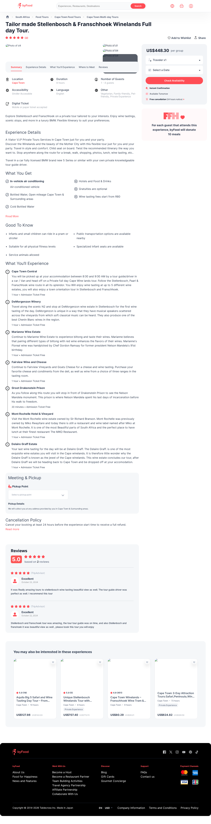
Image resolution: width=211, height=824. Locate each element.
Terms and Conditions (163, 807)
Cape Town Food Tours (68, 17)
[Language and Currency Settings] (172, 6)
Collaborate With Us (65, 794)
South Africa (23, 17)
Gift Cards (107, 776)
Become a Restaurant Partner (70, 776)
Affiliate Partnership (64, 789)
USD (107, 807)
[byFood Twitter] (170, 752)
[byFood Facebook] (164, 752)
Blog (104, 772)
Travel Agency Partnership (69, 785)
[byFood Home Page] (25, 7)
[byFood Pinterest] (190, 752)
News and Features (25, 781)
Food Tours (42, 17)
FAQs (144, 772)
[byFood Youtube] (184, 752)
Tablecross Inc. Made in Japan (56, 807)
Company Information (131, 807)
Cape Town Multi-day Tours (102, 17)
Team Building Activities (67, 781)
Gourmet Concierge (113, 781)
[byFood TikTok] (196, 752)
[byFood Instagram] (177, 752)
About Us (18, 772)
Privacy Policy (189, 807)
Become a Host (62, 772)
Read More (12, 216)
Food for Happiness (25, 776)
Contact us (147, 776)
